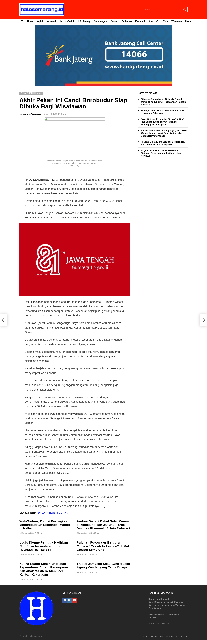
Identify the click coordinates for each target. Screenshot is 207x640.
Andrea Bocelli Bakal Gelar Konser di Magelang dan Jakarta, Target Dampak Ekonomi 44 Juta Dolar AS (103, 524)
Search (185, 10)
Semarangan (100, 21)
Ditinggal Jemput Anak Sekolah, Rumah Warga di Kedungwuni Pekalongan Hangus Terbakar (163, 102)
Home (30, 21)
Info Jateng (84, 21)
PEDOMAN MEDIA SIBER (176, 636)
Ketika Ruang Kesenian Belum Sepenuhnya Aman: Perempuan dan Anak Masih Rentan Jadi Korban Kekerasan (43, 569)
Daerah (114, 21)
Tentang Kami (157, 636)
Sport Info (153, 21)
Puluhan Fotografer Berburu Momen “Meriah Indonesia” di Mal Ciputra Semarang (103, 546)
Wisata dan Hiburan (181, 21)
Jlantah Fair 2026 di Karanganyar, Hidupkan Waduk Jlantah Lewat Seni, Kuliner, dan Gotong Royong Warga (164, 133)
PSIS (165, 21)
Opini (40, 21)
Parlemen (127, 21)
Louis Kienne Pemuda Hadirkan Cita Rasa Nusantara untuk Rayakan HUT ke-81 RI (43, 546)
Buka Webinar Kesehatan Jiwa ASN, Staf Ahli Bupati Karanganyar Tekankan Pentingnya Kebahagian (162, 122)
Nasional (51, 21)
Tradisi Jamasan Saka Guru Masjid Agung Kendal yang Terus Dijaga (103, 565)
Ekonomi (140, 21)
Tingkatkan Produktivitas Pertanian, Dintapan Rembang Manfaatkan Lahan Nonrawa (161, 153)
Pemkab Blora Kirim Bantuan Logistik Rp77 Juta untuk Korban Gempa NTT (164, 143)
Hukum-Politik (66, 21)
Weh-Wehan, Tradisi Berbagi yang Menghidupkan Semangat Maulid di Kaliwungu (45, 524)
